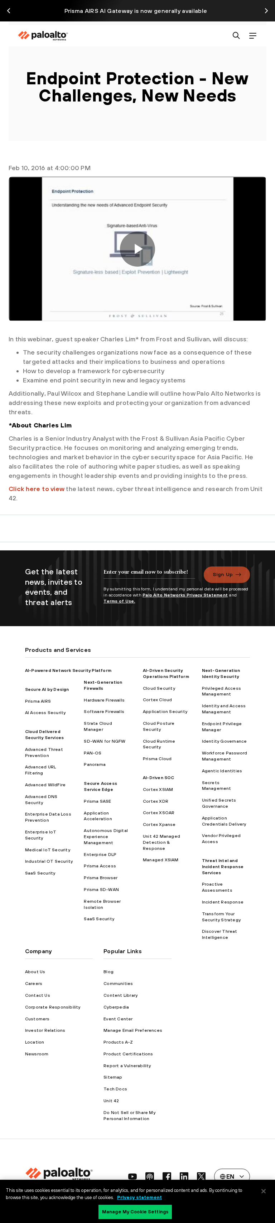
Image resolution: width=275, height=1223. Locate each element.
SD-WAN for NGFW (104, 741)
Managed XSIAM (161, 859)
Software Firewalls (104, 711)
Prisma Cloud (157, 758)
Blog (108, 971)
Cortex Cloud (157, 699)
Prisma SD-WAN (101, 889)
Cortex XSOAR (158, 812)
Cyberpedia (116, 1007)
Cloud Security (159, 688)
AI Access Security (45, 712)
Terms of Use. (119, 601)
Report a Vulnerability (127, 1065)
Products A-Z (118, 1042)
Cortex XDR (155, 801)
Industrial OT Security (49, 861)
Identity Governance (224, 741)
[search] (236, 36)
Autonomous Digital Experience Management (106, 836)
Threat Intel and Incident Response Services (222, 866)
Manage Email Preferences (132, 1030)
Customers (37, 1018)
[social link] (132, 1176)
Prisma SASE (97, 801)
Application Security (165, 711)
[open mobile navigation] (253, 36)
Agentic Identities (222, 770)
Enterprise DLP (100, 854)
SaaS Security (40, 873)
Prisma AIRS (38, 701)
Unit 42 (111, 1100)
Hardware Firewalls (104, 700)
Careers (33, 983)
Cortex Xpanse (159, 824)
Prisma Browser (100, 877)
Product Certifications (128, 1053)
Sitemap (112, 1077)
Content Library (120, 995)
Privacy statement (139, 1197)
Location (34, 1042)
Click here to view (36, 488)
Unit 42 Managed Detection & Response (161, 842)
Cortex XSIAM (158, 789)
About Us (35, 971)
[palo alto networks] (43, 35)
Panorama (95, 764)
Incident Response (222, 902)
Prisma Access (100, 865)
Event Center (117, 1018)
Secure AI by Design (47, 689)
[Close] (263, 1191)
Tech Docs (115, 1088)
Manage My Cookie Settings (135, 1211)
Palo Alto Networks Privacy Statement (185, 595)
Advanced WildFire (45, 784)
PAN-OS (92, 753)
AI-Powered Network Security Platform (68, 670)
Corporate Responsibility (53, 1007)
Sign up (223, 574)
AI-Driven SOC (158, 777)
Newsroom (37, 1053)
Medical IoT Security (47, 849)
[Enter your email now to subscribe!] (149, 575)
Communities (118, 983)
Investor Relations (45, 1030)
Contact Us (37, 995)
